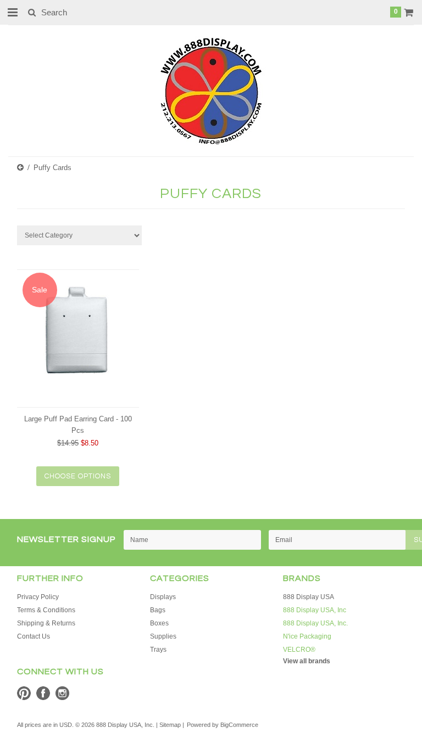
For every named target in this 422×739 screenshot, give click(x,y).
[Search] (31, 12)
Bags (157, 610)
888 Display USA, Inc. (315, 623)
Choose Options (78, 476)
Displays (163, 597)
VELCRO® (299, 649)
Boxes (159, 623)
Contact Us (33, 636)
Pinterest (24, 693)
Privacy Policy (38, 597)
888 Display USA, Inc (314, 610)
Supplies (163, 636)
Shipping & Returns (46, 623)
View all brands (306, 661)
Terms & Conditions (46, 610)
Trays (158, 649)
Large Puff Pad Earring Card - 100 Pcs (78, 425)
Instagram (62, 693)
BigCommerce (239, 724)
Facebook (43, 693)
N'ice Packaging (307, 636)
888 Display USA (308, 597)
